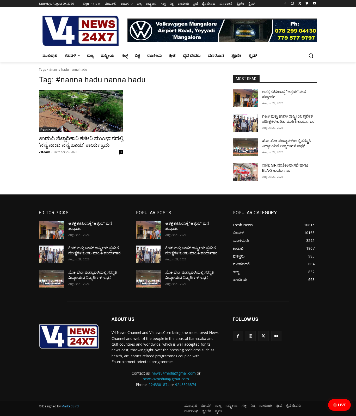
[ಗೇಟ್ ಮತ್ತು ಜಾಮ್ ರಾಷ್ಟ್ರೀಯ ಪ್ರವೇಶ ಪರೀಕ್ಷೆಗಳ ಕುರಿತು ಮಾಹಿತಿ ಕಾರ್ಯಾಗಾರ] (245, 123)
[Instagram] (293, 4)
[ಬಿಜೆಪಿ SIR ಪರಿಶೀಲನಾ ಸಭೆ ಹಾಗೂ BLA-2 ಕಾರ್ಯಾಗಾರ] (245, 172)
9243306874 (185, 384)
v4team (44, 152)
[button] (311, 55)
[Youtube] (314, 4)
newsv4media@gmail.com (174, 373)
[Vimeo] (307, 4)
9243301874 (159, 384)
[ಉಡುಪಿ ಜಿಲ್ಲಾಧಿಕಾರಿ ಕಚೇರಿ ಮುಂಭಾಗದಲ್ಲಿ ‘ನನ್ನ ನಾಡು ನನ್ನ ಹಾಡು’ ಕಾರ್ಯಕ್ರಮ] (81, 111)
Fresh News (48, 129)
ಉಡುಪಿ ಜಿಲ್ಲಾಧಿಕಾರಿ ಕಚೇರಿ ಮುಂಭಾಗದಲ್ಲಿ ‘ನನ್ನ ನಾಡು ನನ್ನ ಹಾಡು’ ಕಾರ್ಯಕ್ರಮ (81, 141)
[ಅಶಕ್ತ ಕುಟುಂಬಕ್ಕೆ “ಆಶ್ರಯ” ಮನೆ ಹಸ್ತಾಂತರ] (245, 98)
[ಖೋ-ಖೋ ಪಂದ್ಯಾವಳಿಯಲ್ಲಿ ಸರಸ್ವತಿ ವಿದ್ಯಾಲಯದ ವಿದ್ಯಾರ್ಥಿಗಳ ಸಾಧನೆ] (245, 147)
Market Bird (70, 406)
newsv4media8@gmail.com (166, 378)
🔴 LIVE (339, 405)
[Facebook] (285, 4)
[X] (300, 4)
